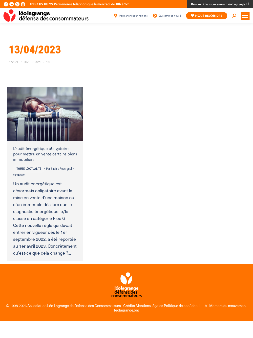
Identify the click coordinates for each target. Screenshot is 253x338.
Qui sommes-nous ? (170, 15)
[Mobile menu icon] (245, 16)
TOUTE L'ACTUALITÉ (29, 168)
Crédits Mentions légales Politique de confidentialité (165, 305)
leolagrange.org (126, 310)
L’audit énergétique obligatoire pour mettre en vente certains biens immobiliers (45, 153)
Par (59, 168)
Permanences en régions (133, 15)
